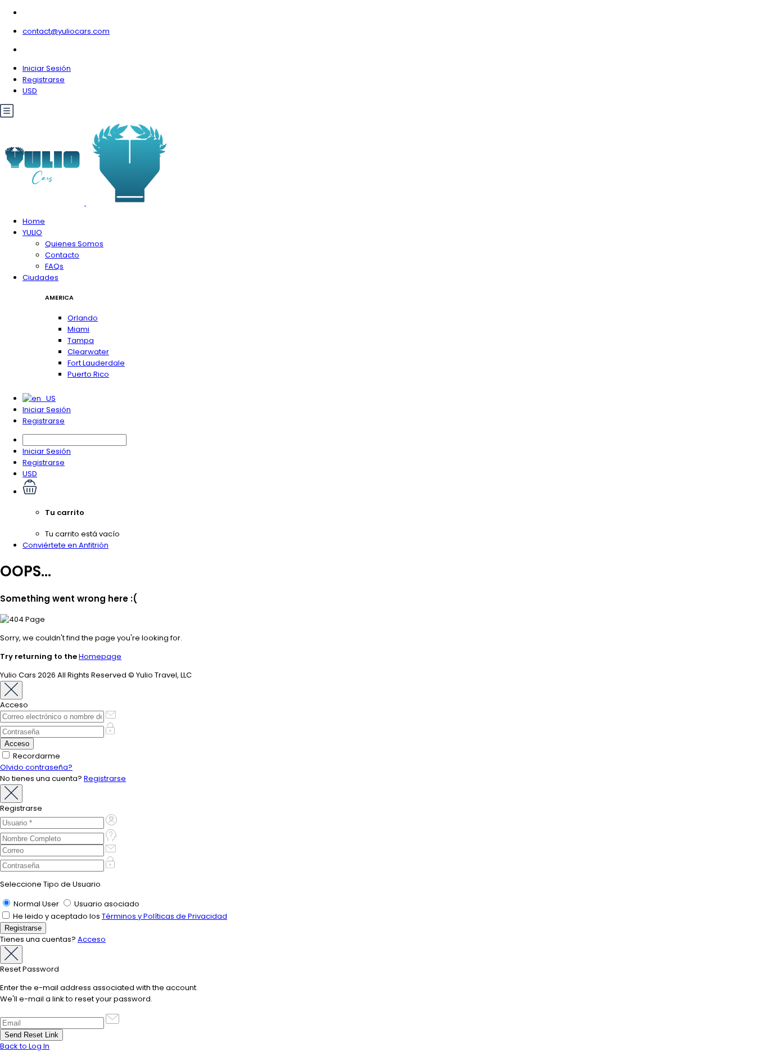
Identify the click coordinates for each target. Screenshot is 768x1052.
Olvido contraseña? (36, 767)
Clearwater (88, 351)
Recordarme (35, 756)
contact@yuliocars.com (66, 31)
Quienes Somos (74, 243)
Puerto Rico (88, 374)
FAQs (54, 266)
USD (29, 90)
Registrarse (43, 79)
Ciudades (40, 277)
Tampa (80, 340)
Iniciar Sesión (46, 68)
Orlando (82, 318)
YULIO (32, 232)
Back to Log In (24, 1046)
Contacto (62, 255)
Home (33, 221)
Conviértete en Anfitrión (65, 545)
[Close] (11, 690)
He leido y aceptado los (119, 916)
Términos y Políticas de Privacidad (164, 916)
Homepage (100, 656)
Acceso (92, 939)
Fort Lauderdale (96, 363)
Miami (78, 329)
